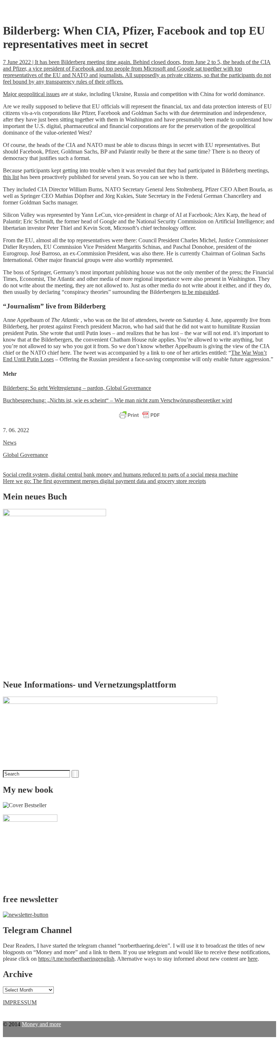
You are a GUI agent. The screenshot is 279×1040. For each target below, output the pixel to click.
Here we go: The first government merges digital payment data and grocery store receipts (104, 481)
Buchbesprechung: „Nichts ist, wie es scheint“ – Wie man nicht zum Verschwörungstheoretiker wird (117, 400)
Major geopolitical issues (31, 94)
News (9, 442)
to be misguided (200, 292)
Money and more (41, 1024)
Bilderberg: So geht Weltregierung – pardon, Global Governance (77, 388)
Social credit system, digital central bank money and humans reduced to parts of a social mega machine (120, 474)
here (253, 959)
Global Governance (25, 455)
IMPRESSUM (20, 1002)
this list (11, 177)
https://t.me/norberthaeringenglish (76, 959)
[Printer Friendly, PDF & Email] (139, 415)
